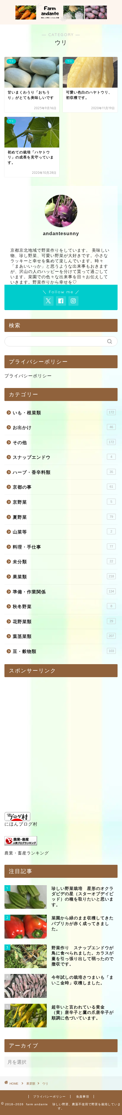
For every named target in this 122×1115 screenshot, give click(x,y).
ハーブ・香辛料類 (63, 472)
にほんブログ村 (21, 823)
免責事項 (82, 1096)
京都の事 (63, 486)
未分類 (63, 561)
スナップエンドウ (62, 457)
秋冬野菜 (62, 606)
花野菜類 (63, 621)
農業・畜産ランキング (26, 853)
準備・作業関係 (63, 591)
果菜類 (63, 576)
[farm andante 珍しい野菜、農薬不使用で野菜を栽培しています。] (61, 19)
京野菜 (62, 502)
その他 (63, 442)
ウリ (45, 1083)
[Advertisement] (61, 742)
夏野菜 (63, 517)
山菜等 (62, 531)
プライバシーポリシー (28, 375)
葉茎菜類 (63, 636)
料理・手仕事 (63, 546)
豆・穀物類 (63, 651)
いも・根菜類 (63, 412)
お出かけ (63, 427)
